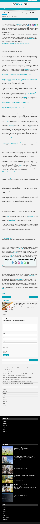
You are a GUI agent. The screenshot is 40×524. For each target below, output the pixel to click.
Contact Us (4, 509)
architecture (4, 221)
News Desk (23, 496)
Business (4, 389)
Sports (4, 403)
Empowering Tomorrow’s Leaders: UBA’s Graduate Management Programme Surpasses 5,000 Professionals (20, 365)
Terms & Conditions (6, 517)
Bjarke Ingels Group (24, 94)
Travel (4, 407)
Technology (5, 405)
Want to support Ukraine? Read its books (9, 371)
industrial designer (19, 279)
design (8, 221)
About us (4, 507)
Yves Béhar (20, 191)
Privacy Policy (5, 515)
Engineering (5, 393)
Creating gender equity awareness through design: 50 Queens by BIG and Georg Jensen (16, 74)
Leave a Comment (14, 16)
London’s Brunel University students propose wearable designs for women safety (15, 43)
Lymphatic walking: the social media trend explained (11, 369)
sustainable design (22, 166)
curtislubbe (28, 308)
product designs (27, 69)
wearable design (11, 125)
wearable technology (11, 132)
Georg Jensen (36, 92)
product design (7, 162)
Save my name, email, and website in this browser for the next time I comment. (6, 350)
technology (27, 126)
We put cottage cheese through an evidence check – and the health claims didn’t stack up (17, 381)
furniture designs (12, 255)
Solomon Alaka (4, 314)
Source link (3, 293)
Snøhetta (20, 165)
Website (4, 341)
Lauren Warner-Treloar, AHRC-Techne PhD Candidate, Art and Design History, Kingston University (25, 488)
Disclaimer (4, 511)
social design (7, 121)
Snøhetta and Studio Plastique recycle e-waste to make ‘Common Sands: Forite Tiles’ (16, 137)
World (4, 411)
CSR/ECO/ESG (4, 14)
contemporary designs (32, 275)
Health (4, 397)
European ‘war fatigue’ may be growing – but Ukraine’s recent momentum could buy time (17, 377)
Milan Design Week (12, 220)
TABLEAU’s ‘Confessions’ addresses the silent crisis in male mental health (14, 203)
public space (30, 93)
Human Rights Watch (24, 468)
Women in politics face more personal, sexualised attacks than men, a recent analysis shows (18, 383)
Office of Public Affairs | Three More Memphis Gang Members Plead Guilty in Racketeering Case (18, 373)
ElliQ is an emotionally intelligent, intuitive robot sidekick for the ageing (13, 171)
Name (4, 333)
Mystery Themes (16, 522)
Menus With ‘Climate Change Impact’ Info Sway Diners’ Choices (34, 297)
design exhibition (30, 216)
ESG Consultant (4, 311)
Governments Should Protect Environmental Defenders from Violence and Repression (17, 367)
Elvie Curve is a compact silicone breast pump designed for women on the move (15, 102)
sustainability (31, 38)
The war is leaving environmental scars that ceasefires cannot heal (14, 375)
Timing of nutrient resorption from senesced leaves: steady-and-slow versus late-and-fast (32, 304)
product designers (20, 24)
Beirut (11, 256)
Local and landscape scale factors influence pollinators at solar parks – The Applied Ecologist (25, 448)
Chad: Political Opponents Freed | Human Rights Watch (12, 379)
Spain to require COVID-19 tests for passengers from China (7, 297)
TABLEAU (7, 216)
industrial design (33, 126)
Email (4, 337)
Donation (4, 513)
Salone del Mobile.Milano (19, 248)
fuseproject (7, 191)
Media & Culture (5, 401)
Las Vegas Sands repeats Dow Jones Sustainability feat (19, 304)
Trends (4, 409)
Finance (4, 395)
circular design (15, 252)
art (11, 221)
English (30, 0)
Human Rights (5, 399)
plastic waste (4, 288)
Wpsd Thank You (5, 519)
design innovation (28, 194)
